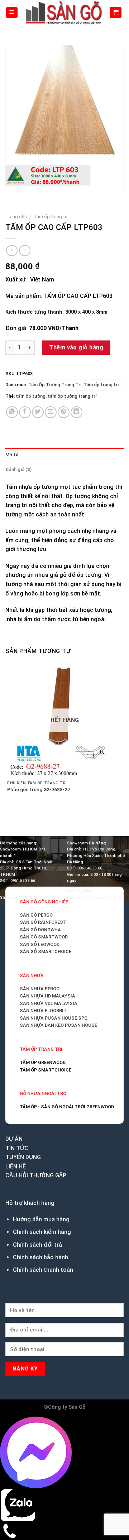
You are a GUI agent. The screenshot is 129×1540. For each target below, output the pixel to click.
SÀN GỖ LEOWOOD (39, 944)
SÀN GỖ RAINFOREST (43, 922)
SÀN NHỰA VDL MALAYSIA (48, 1003)
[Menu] (12, 13)
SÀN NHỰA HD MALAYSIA (47, 996)
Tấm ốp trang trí (50, 216)
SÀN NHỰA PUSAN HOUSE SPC (53, 1018)
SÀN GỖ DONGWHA (40, 929)
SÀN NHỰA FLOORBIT (43, 1010)
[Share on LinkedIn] (76, 412)
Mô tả (11, 454)
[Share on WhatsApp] (12, 412)
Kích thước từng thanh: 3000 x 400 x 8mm (56, 312)
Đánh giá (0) (18, 469)
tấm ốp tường (31, 396)
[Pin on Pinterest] (64, 412)
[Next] (32, 198)
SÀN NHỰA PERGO (39, 988)
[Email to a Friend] (51, 412)
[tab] (64, 455)
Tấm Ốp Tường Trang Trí (54, 384)
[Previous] (12, 198)
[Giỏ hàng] (115, 13)
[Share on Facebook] (25, 412)
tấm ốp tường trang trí (72, 396)
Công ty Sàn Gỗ (67, 1407)
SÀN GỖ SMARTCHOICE (45, 951)
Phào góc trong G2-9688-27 (38, 789)
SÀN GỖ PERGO (36, 915)
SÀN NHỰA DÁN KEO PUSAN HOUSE (58, 1025)
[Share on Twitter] (38, 412)
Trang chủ (16, 216)
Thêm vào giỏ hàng (76, 347)
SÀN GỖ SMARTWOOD (44, 937)
